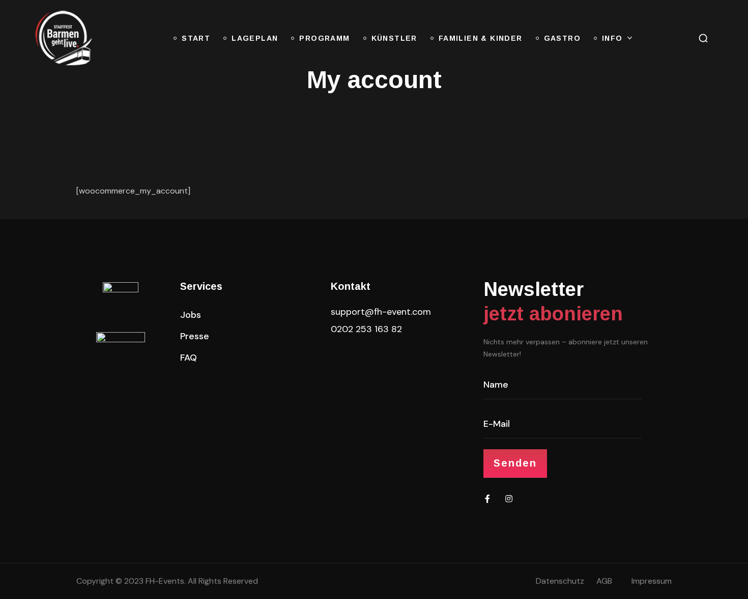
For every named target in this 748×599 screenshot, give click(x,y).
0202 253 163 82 (366, 329)
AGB (604, 581)
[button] (703, 38)
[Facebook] (487, 499)
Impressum (651, 581)
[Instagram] (509, 499)
